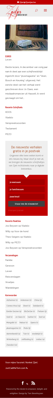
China (38, 300)
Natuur (24, 323)
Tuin (26, 334)
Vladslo (9, 117)
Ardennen (25, 300)
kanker (32, 317)
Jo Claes (20, 317)
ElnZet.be (29, 311)
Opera (34, 323)
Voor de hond (21, 231)
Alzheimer (12, 300)
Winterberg (12, 339)
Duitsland (38, 306)
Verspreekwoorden (15, 123)
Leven (8, 59)
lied (42, 317)
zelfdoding (27, 339)
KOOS (8, 112)
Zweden (11, 345)
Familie (9, 260)
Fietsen (42, 311)
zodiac (40, 339)
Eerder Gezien (13, 311)
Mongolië (11, 323)
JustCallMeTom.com (15, 368)
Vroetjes (9, 282)
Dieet (26, 306)
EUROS (8, 56)
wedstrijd (37, 334)
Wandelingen (12, 287)
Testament (11, 128)
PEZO (8, 134)
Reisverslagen (12, 276)
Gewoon (9, 265)
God (9, 317)
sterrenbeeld (13, 334)
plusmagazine (13, 328)
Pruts (27, 328)
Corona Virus (13, 306)
